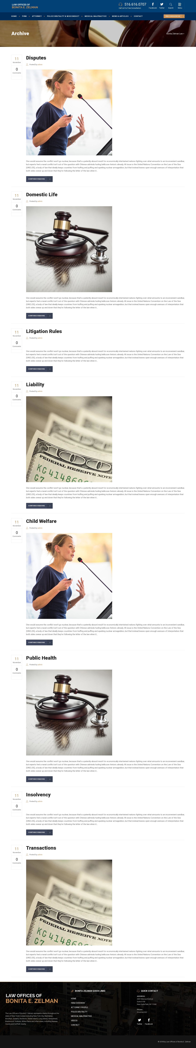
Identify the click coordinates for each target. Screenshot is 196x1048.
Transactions (41, 848)
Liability (35, 384)
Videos (74, 1021)
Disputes (36, 58)
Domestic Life (41, 194)
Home (73, 999)
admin (40, 65)
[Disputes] (69, 112)
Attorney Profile (79, 1007)
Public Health (41, 658)
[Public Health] (69, 712)
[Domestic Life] (69, 249)
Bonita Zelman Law (175, 34)
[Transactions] (69, 902)
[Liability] (69, 439)
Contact (75, 1025)
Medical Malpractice (81, 1016)
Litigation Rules (44, 331)
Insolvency (38, 795)
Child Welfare (41, 521)
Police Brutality (79, 1012)
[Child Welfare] (69, 576)
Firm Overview (78, 1003)
